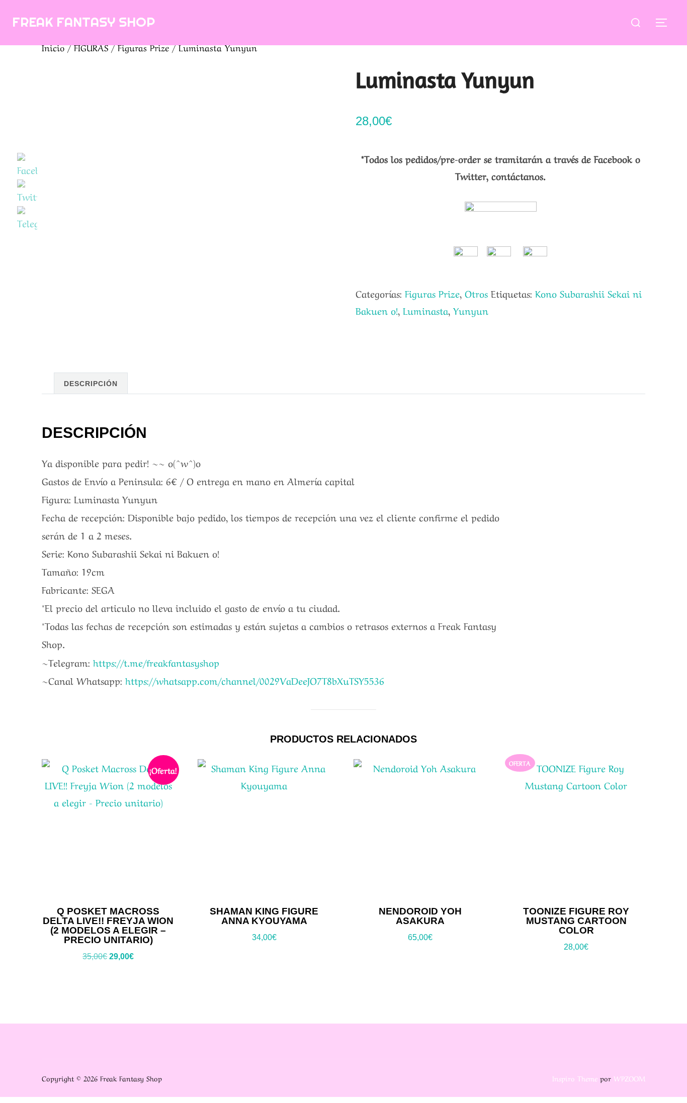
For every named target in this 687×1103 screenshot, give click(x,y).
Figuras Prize (143, 47)
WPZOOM (629, 1078)
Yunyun (470, 310)
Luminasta (425, 310)
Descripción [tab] (91, 384)
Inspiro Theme (574, 1078)
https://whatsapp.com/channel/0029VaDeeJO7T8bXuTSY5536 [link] (254, 680)
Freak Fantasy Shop (83, 22)
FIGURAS (91, 47)
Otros (476, 293)
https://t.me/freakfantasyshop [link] (156, 662)
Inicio (53, 47)
